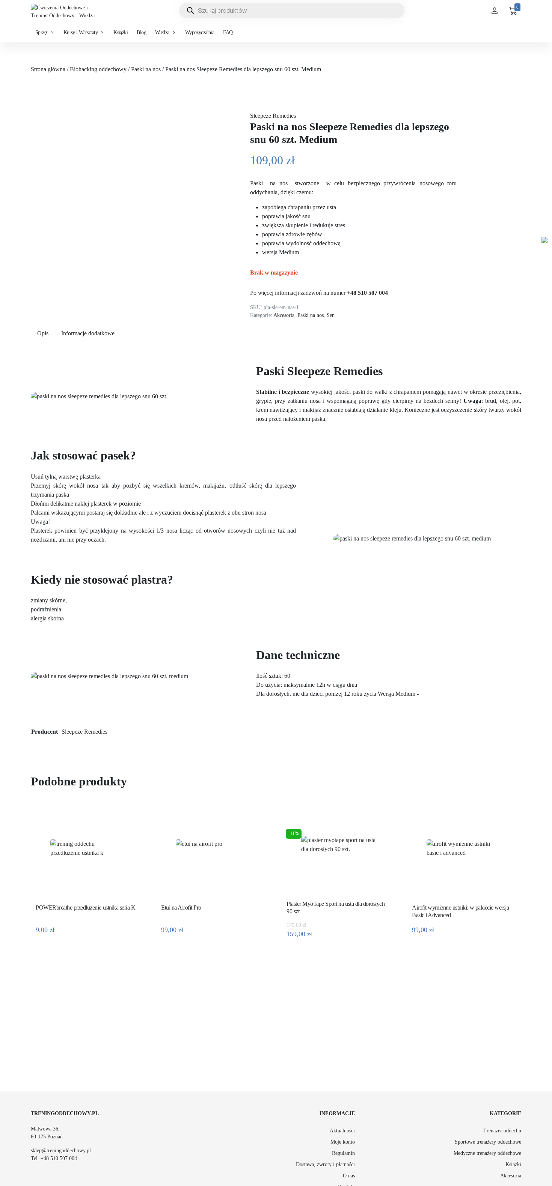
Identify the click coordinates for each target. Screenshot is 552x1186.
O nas (349, 1175)
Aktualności (342, 1130)
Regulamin (343, 1153)
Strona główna (48, 69)
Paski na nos (146, 69)
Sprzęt (41, 32)
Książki (120, 32)
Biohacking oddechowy (98, 69)
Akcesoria (283, 315)
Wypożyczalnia (199, 32)
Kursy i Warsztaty (80, 32)
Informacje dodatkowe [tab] (88, 333)
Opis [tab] (42, 333)
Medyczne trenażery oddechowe (487, 1153)
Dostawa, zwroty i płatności (325, 1164)
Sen (331, 315)
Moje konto (342, 1142)
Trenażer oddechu (502, 1130)
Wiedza (162, 32)
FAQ (227, 32)
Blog (141, 32)
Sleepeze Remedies (273, 116)
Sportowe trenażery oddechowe (488, 1142)
